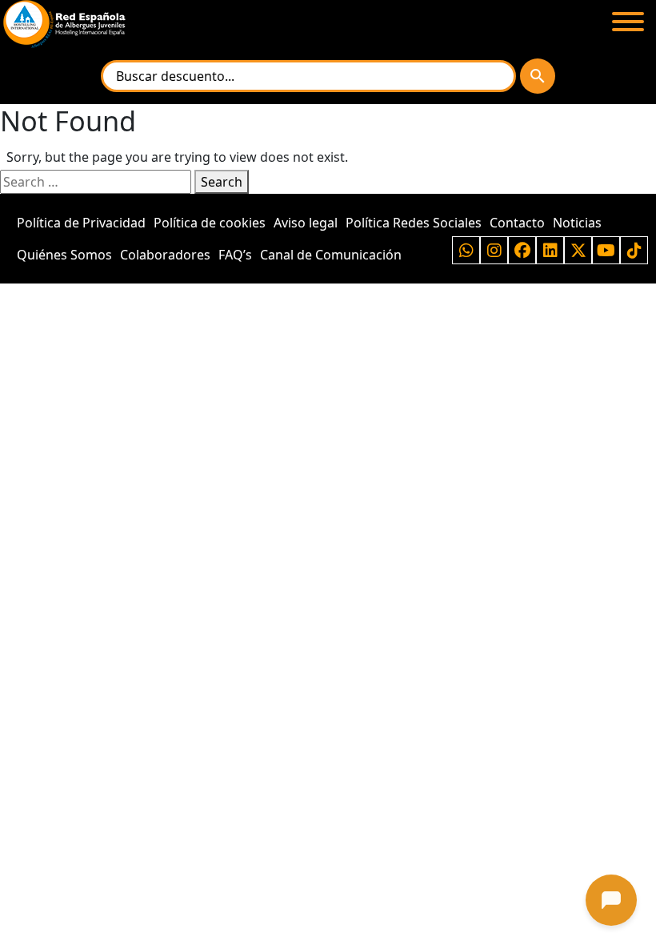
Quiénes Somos (64, 254)
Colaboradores (165, 254)
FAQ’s (235, 254)
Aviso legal (306, 222)
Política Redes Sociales (414, 222)
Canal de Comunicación (331, 254)
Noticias (577, 222)
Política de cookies (210, 222)
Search (221, 182)
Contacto (517, 222)
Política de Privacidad (81, 222)
